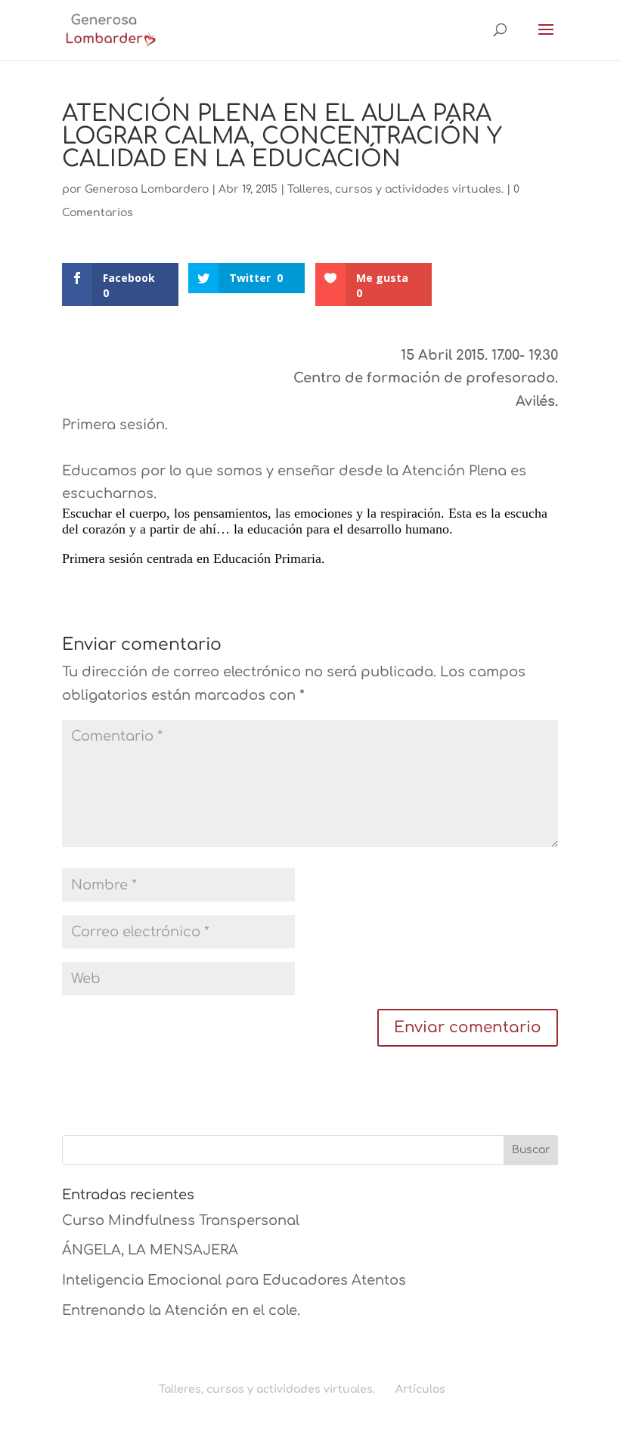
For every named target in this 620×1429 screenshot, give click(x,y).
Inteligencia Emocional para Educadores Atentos (234, 1280)
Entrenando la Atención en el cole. (181, 1310)
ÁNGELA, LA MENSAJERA (150, 1249)
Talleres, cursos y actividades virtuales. (395, 189)
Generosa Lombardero (147, 189)
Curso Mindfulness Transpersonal (180, 1220)
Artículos (420, 1389)
